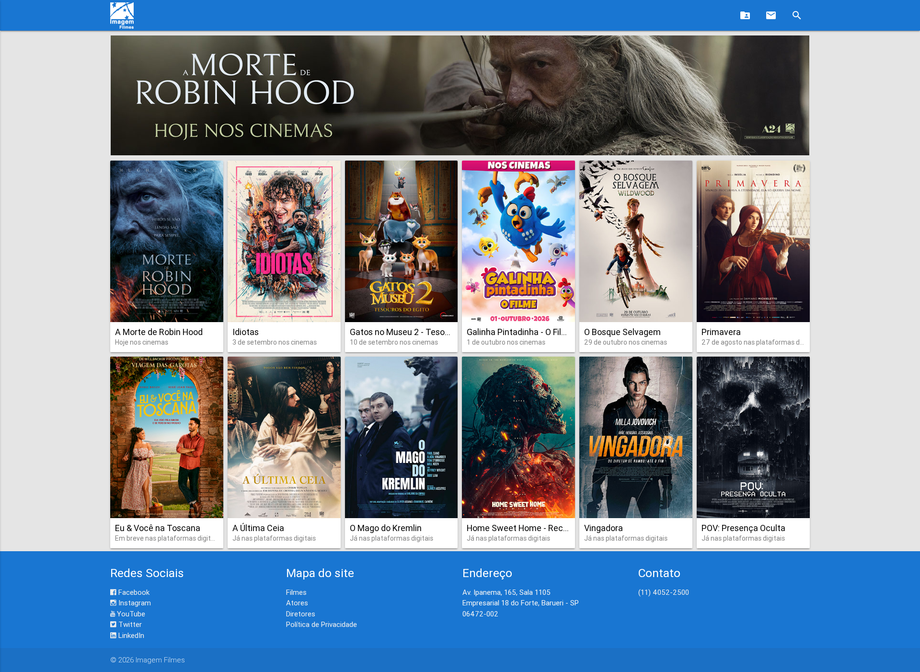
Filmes (296, 592)
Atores (297, 602)
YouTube (130, 613)
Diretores (300, 613)
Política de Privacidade (321, 624)
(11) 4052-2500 (663, 592)
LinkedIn (130, 635)
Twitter (129, 624)
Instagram (133, 602)
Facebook (133, 592)
